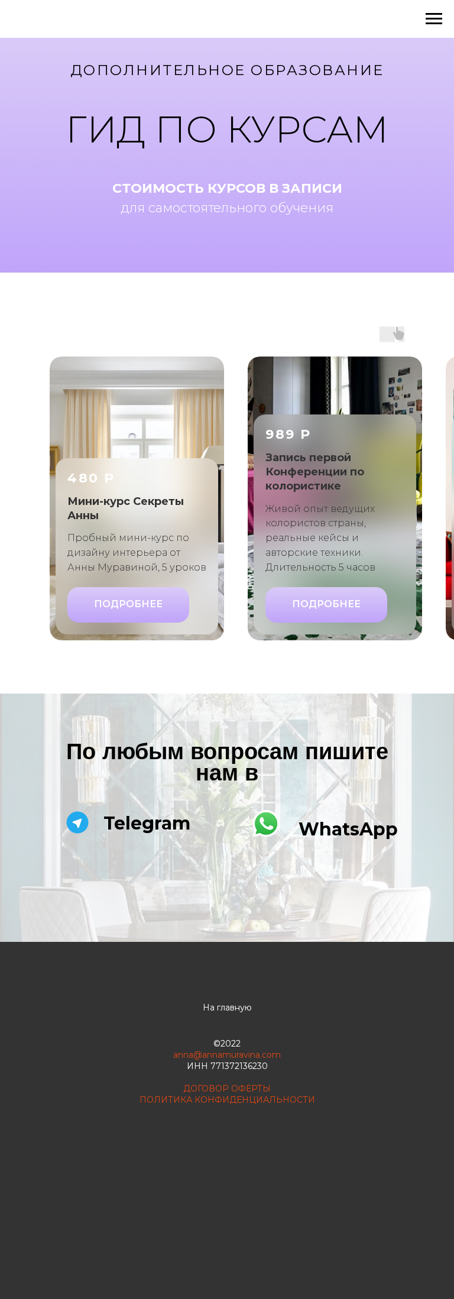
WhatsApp (348, 829)
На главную (227, 1007)
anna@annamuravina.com (227, 1054)
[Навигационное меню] (434, 19)
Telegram (146, 823)
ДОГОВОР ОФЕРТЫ (227, 1088)
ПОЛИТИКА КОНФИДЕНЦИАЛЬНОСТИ (227, 1099)
